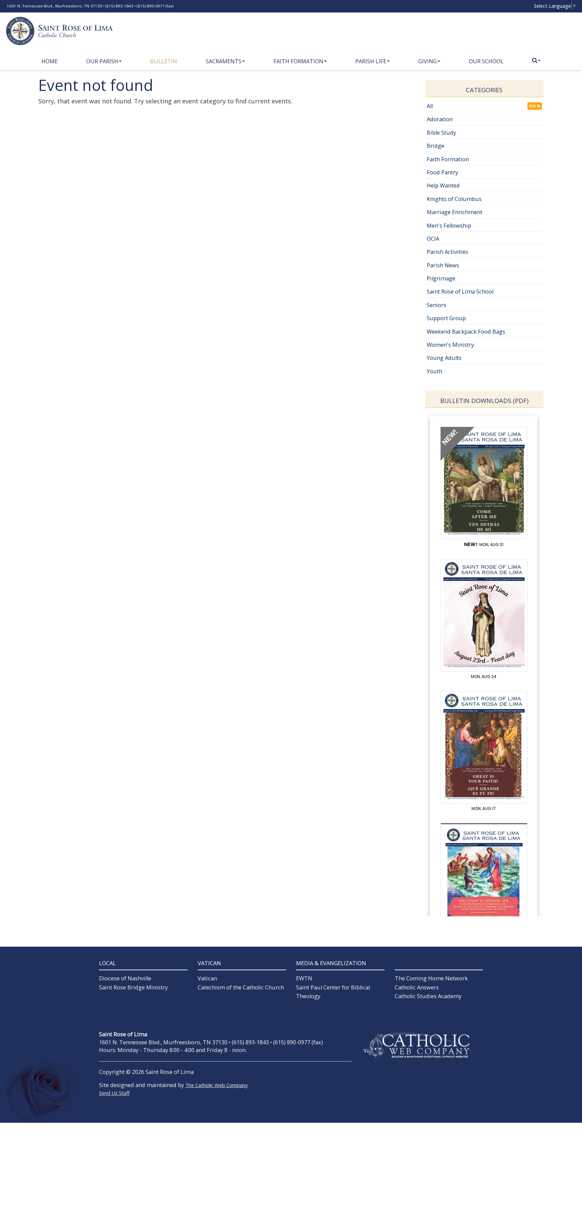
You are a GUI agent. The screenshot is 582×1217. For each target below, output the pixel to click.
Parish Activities (447, 252)
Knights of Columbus (454, 199)
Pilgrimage (441, 278)
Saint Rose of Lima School (460, 291)
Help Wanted (443, 185)
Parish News (443, 265)
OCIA (433, 238)
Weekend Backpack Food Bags (466, 331)
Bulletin (163, 61)
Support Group (446, 318)
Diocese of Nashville (125, 978)
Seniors (436, 305)
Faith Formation (298, 61)
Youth (434, 371)
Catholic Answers (417, 987)
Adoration (440, 119)
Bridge (435, 145)
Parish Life (370, 61)
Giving (427, 61)
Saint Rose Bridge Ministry (133, 987)
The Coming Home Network (431, 978)
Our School (486, 61)
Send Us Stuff (114, 1092)
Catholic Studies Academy (428, 996)
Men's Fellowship (449, 225)
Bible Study (441, 132)
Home (49, 61)
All (430, 106)
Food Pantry (442, 172)
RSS (533, 105)
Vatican (207, 978)
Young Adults (444, 358)
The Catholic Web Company (216, 1085)
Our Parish (102, 61)
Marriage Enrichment (454, 212)
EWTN (304, 978)
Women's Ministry (450, 344)
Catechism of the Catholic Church (241, 987)
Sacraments (223, 61)
